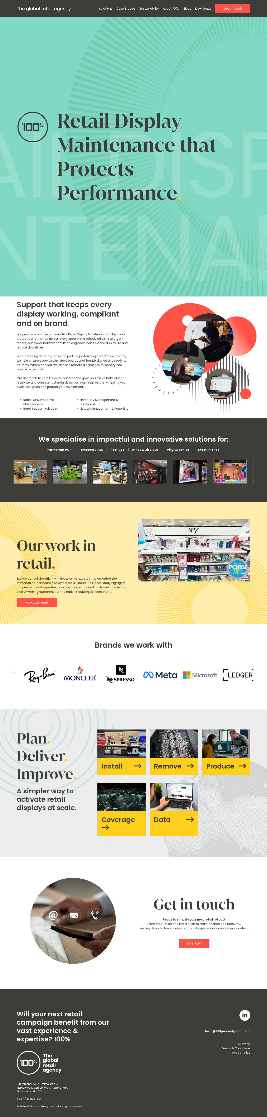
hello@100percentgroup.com (227, 1031)
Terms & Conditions (235, 1048)
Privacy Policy (240, 1053)
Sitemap (244, 1044)
